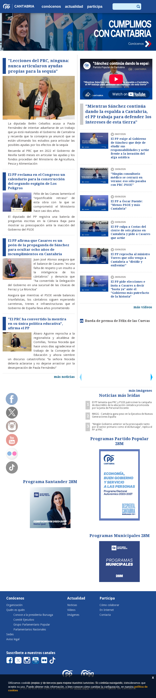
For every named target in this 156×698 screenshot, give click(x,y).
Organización (14, 605)
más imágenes (140, 391)
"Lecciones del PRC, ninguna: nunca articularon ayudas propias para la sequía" (38, 66)
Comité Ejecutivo (23, 619)
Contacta (105, 614)
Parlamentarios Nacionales (29, 629)
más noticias (64, 377)
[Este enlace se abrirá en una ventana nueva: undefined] (78, 32)
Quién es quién (15, 610)
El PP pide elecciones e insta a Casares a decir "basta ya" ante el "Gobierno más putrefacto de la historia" (130, 289)
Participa (94, 6)
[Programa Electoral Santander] (50, 507)
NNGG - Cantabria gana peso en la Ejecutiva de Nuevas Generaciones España (122, 415)
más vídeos (142, 307)
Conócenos (51, 6)
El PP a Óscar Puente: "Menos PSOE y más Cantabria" (127, 205)
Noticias (72, 605)
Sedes (10, 634)
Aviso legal (13, 639)
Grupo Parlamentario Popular (31, 624)
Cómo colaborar (109, 605)
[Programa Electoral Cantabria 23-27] (119, 485)
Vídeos (71, 610)
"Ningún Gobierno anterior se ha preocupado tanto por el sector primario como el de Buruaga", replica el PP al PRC (122, 427)
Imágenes (73, 614)
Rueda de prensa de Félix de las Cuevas (117, 321)
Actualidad (74, 6)
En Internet (107, 610)
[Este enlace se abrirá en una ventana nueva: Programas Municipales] (119, 561)
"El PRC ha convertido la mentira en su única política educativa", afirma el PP (37, 323)
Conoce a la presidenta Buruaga (33, 614)
